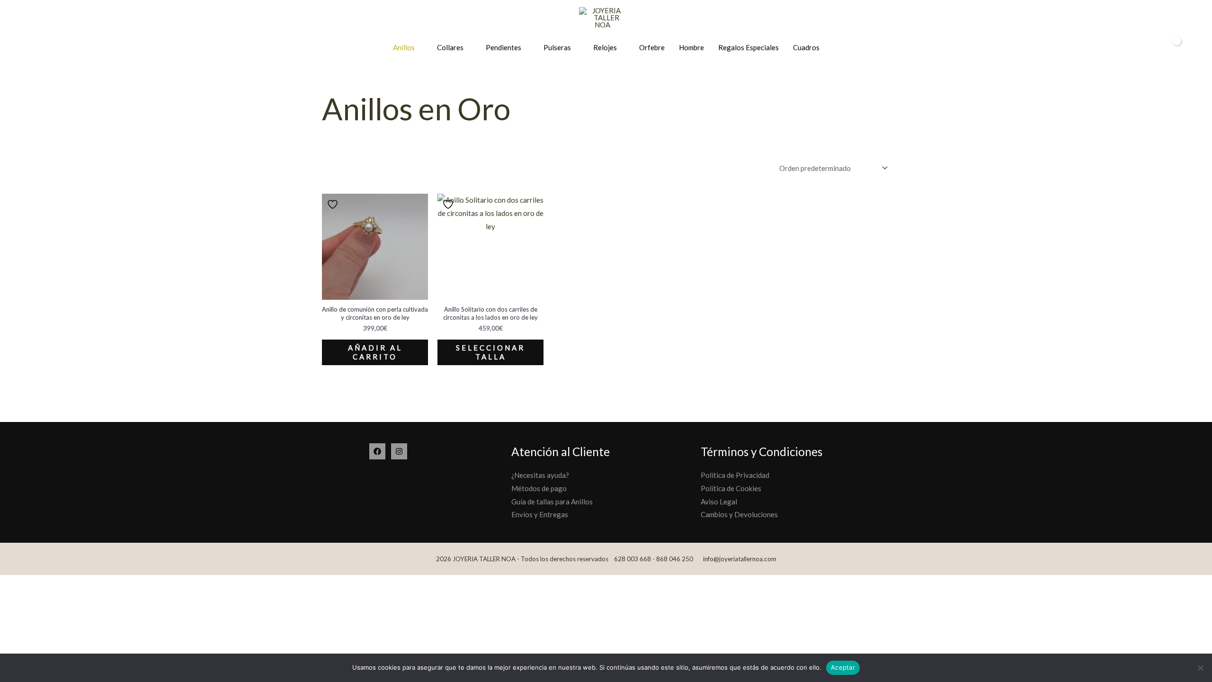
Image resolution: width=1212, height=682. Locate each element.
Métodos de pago (539, 488)
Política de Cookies (731, 488)
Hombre (691, 47)
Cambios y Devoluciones (739, 514)
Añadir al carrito (375, 352)
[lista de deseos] (1132, 48)
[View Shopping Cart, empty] (1170, 47)
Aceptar (843, 667)
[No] (1200, 668)
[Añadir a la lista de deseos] (334, 204)
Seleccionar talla (490, 352)
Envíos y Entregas (539, 514)
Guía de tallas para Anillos (552, 501)
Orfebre (652, 47)
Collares (450, 47)
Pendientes (503, 47)
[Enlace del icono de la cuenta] (1149, 47)
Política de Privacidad (735, 475)
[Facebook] (377, 451)
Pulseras (557, 47)
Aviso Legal (719, 501)
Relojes (605, 47)
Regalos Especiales (748, 47)
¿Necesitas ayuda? (540, 475)
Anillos (404, 47)
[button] (1192, 48)
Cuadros (806, 47)
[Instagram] (399, 451)
